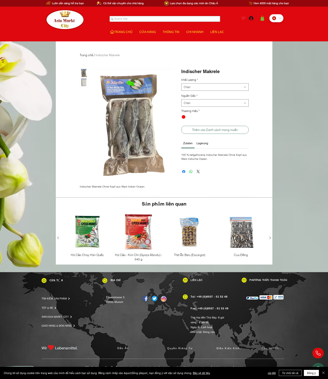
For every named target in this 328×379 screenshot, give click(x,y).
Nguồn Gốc (189, 96)
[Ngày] (104, 280)
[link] (187, 143)
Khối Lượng (189, 80)
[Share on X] (198, 171)
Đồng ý (311, 373)
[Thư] (185, 280)
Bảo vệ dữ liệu (201, 373)
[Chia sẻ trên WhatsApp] (191, 171)
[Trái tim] (243, 18)
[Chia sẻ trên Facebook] (183, 171)
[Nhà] (44, 280)
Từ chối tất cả (290, 373)
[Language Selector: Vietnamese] (276, 18)
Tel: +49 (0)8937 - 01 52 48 (209, 296)
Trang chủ (86, 55)
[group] (164, 238)
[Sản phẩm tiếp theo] (270, 238)
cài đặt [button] (272, 373)
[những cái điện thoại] (318, 353)
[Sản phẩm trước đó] (58, 238)
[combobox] (215, 87)
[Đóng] (323, 373)
